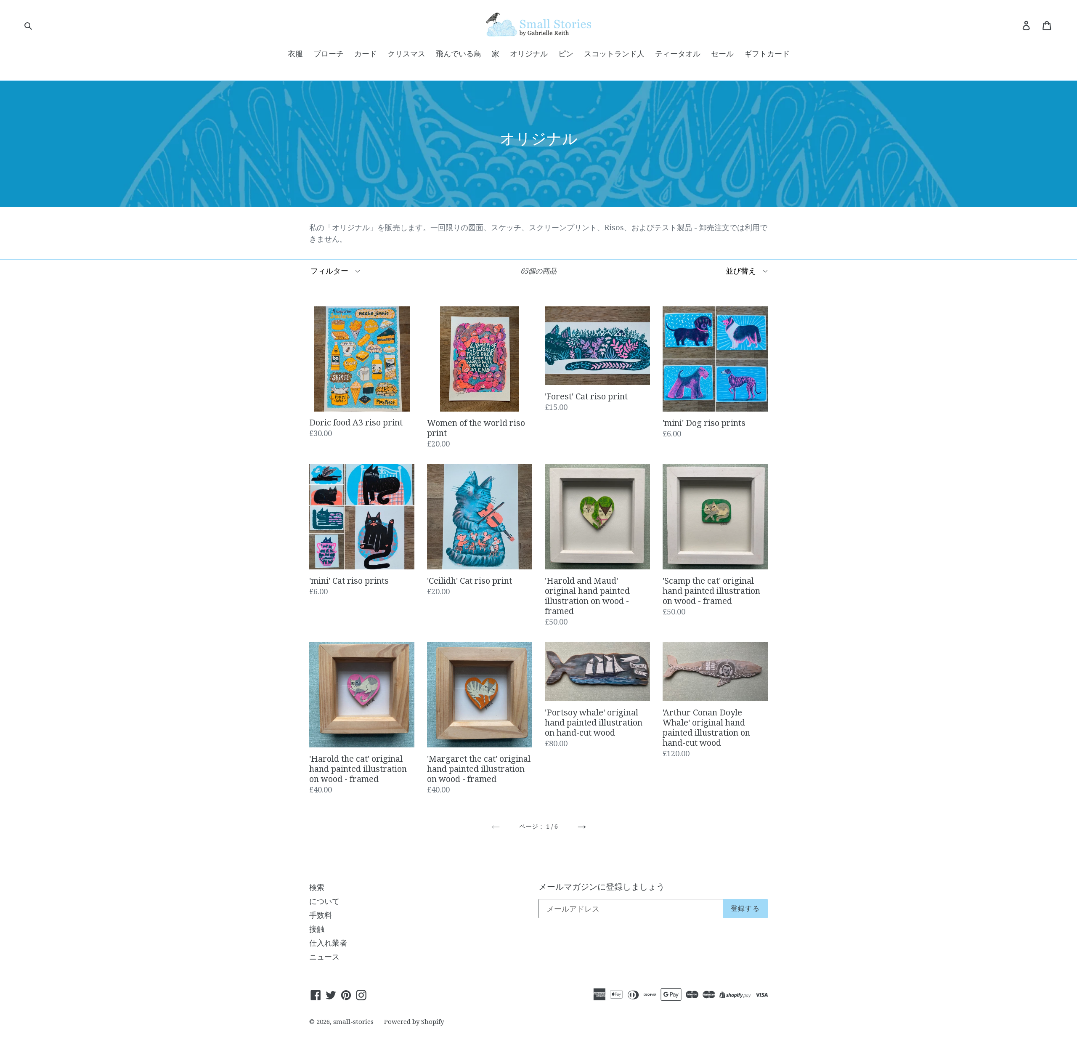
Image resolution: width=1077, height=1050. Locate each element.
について (324, 901)
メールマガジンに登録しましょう (601, 887)
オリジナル (529, 53)
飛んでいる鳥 (458, 53)
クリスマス (406, 53)
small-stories (353, 1022)
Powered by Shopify (414, 1022)
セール (722, 53)
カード (365, 53)
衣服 (295, 53)
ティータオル (677, 53)
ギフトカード (767, 53)
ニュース (324, 956)
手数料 (320, 915)
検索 (316, 887)
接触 (316, 929)
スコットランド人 (614, 53)
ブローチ (328, 53)
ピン (565, 53)
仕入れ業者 (328, 942)
